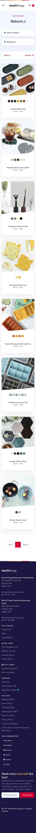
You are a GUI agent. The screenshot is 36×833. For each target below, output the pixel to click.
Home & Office (13, 33)
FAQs (4, 633)
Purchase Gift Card (9, 668)
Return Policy (7, 703)
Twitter (8, 755)
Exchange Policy (8, 707)
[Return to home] (16, 5)
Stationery (11, 42)
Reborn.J (18, 21)
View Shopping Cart (10, 647)
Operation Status (9, 690)
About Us (5, 682)
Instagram (9, 745)
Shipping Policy (8, 699)
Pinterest (9, 750)
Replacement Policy (10, 711)
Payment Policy (8, 715)
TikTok (8, 764)
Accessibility (7, 637)
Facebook (9, 740)
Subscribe (28, 795)
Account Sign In (8, 655)
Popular (28, 55)
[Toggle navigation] (3, 6)
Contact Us (6, 629)
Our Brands (18, 16)
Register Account (9, 651)
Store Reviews (8, 686)
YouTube (9, 759)
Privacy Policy (7, 719)
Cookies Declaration (10, 723)
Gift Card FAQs (8, 672)
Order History (7, 659)
